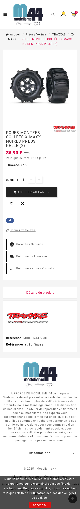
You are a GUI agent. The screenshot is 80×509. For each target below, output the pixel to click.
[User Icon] (63, 15)
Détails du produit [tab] (40, 292)
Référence (14, 338)
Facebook (10, 220)
